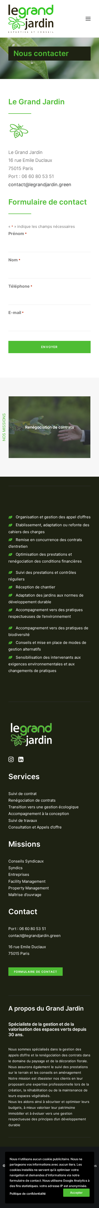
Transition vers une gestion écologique (43, 806)
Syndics (15, 867)
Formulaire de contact (35, 972)
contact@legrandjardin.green (39, 184)
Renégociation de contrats (32, 800)
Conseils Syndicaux (26, 861)
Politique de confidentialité (28, 1193)
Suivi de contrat (22, 793)
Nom (14, 259)
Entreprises (18, 874)
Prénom (17, 233)
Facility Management (26, 881)
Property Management (28, 888)
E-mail (16, 312)
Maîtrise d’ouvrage (24, 894)
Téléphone (20, 286)
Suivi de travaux (22, 820)
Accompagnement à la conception (38, 813)
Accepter (76, 1192)
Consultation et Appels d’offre (35, 827)
